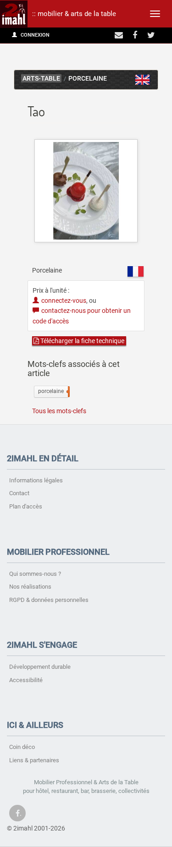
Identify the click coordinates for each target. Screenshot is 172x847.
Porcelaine (87, 78)
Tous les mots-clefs (59, 411)
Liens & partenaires (34, 760)
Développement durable (40, 666)
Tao (142, 80)
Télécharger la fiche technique (81, 340)
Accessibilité (26, 680)
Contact (19, 493)
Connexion (34, 35)
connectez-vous (63, 300)
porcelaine (53, 391)
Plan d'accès (25, 506)
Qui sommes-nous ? (35, 573)
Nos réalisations (30, 586)
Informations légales (36, 480)
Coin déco (22, 746)
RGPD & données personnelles (49, 599)
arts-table (41, 78)
